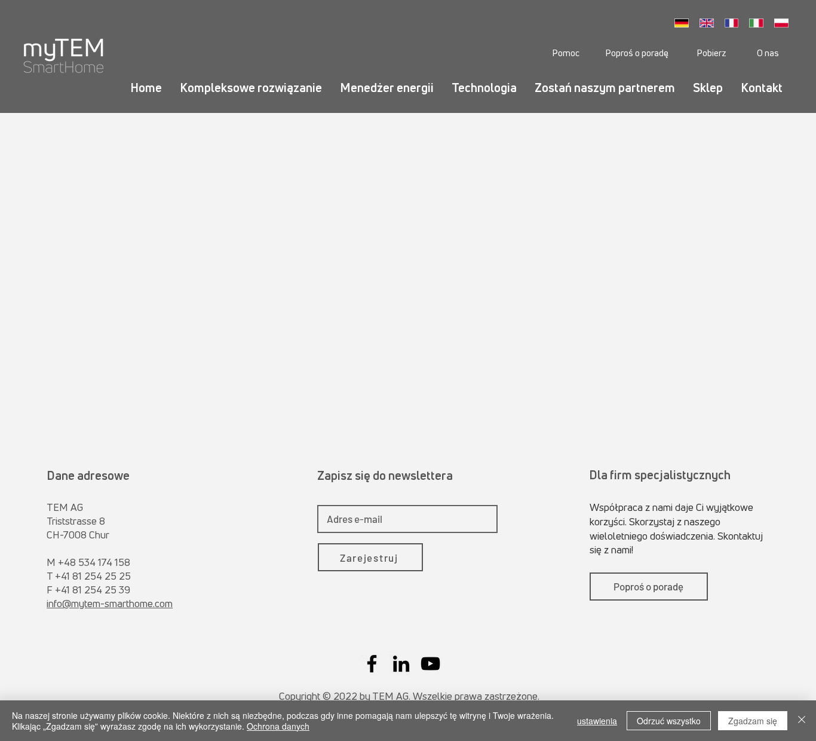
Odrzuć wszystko (669, 721)
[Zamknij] (801, 720)
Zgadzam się (752, 721)
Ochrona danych (278, 726)
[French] (734, 23)
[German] (685, 23)
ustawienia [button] (597, 721)
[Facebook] (372, 663)
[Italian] (759, 23)
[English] (709, 23)
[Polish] (784, 23)
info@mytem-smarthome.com (110, 603)
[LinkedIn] (401, 663)
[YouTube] (430, 663)
